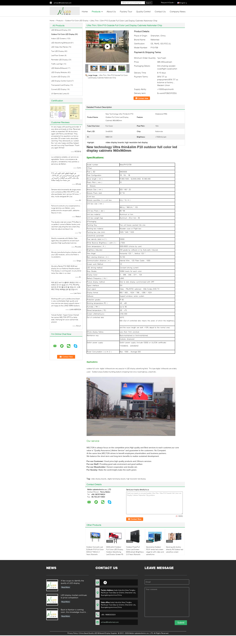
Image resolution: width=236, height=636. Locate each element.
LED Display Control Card (60, 81)
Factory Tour (126, 11)
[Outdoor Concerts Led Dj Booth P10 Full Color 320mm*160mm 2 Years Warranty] (95, 536)
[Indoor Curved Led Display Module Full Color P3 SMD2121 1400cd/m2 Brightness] (107, 46)
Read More (65, 587)
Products (96, 11)
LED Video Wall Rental (59, 47)
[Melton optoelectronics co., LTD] (65, 11)
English (182, 3)
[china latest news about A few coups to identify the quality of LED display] (52, 585)
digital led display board (116, 479)
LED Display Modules (59, 72)
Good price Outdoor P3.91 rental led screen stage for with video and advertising (155, 550)
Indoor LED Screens (58, 38)
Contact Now (143, 98)
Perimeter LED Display (59, 60)
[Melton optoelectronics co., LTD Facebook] (105, 582)
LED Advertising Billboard (60, 43)
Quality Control (143, 11)
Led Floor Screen (57, 55)
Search (148, 3)
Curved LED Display (58, 89)
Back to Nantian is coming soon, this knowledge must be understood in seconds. (74, 611)
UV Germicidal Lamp (59, 94)
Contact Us (160, 11)
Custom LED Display (59, 77)
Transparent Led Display (60, 85)
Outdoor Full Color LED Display (76, 21)
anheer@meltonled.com (62, 3)
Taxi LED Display (57, 51)
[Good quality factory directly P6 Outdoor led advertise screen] (175, 536)
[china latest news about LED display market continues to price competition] (52, 599)
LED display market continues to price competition (74, 596)
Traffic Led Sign (57, 64)
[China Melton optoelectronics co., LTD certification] (58, 112)
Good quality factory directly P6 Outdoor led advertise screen (174, 549)
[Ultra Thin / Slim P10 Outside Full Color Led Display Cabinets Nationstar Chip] (103, 68)
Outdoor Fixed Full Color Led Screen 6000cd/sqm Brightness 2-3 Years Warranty (135, 550)
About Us (111, 11)
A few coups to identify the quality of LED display (72, 581)
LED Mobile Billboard (59, 68)
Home (85, 11)
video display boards (98, 479)
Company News (177, 11)
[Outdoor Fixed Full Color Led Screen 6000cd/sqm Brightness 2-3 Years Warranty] (135, 536)
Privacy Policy (72, 633)
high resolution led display (136, 479)
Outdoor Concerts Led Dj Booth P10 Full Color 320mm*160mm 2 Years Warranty (95, 550)
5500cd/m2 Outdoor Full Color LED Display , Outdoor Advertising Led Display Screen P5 (115, 550)
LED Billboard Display (59, 30)
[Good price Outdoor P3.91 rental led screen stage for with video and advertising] (155, 536)
